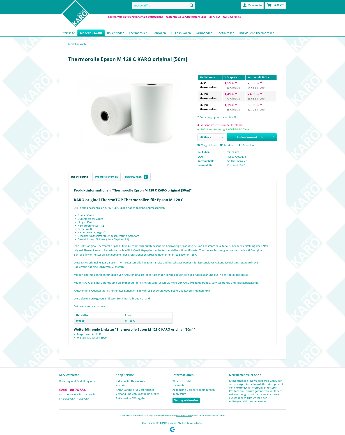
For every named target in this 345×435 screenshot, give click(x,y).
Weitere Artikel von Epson (92, 337)
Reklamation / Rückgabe (130, 398)
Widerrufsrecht (181, 381)
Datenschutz (180, 385)
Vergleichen (208, 145)
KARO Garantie (231, 17)
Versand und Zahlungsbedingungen (138, 394)
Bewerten (248, 145)
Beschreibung (79, 176)
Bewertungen (135, 176)
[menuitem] (163, 5)
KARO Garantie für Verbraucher (135, 389)
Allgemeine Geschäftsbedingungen (193, 389)
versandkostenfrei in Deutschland (221, 125)
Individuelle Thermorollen (131, 381)
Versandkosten (184, 415)
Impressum (179, 394)
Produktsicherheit (106, 176)
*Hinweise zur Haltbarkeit (89, 306)
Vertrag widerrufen (186, 400)
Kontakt (120, 385)
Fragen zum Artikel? (88, 334)
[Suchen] (191, 5)
